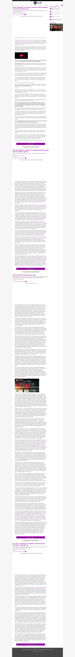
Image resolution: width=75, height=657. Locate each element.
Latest (17, 5)
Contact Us (51, 649)
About (23, 649)
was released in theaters (29, 40)
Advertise (30, 649)
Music (35, 5)
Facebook (39, 649)
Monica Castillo (15, 155)
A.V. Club (16, 0)
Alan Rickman (20, 14)
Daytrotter (25, 0)
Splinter (22, 0)
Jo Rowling (36, 89)
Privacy (47, 649)
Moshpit (28, 0)
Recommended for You (54, 6)
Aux (51, 5)
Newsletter (56, 5)
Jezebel (19, 0)
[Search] (13, 5)
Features (15, 14)
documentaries (20, 551)
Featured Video (53, 22)
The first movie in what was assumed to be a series (26, 42)
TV (26, 5)
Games (40, 5)
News (22, 5)
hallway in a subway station (38, 222)
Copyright (43, 649)
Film (30, 5)
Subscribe (46, 5)
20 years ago (17, 40)
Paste (13, 0)
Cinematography (20, 281)
